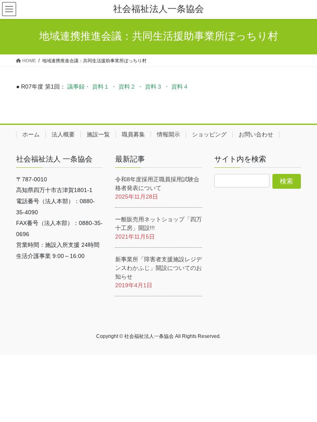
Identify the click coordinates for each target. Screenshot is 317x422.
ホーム (31, 134)
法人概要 (63, 134)
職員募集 (133, 134)
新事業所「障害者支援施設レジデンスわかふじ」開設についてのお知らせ (158, 268)
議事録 (76, 86)
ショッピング (209, 134)
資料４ (180, 86)
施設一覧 (98, 134)
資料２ (127, 86)
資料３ (153, 86)
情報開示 (168, 134)
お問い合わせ (256, 134)
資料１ (100, 86)
